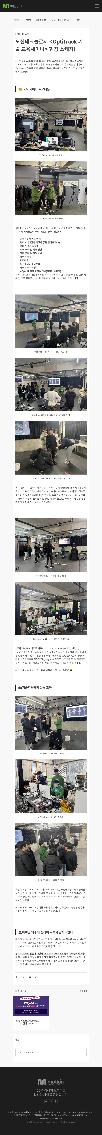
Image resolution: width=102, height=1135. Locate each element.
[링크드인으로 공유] (29, 977)
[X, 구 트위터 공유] (23, 977)
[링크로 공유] (36, 977)
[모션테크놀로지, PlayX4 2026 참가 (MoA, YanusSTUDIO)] (31, 1006)
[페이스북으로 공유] (16, 977)
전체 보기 (83, 991)
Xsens (28, 20)
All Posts (16, 20)
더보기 (78, 20)
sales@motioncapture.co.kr (51, 1118)
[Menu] (97, 6)
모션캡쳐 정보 (41, 20)
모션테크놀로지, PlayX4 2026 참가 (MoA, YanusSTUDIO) (28, 1022)
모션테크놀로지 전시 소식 (61, 20)
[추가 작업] (85, 34)
